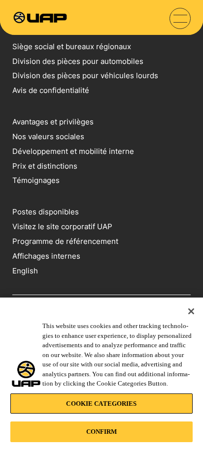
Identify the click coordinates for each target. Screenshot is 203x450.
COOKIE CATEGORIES (101, 403)
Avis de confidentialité (50, 90)
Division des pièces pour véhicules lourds (85, 75)
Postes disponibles (45, 211)
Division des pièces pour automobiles (77, 61)
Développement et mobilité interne (73, 151)
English (25, 270)
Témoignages (36, 180)
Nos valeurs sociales (48, 136)
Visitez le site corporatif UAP (62, 226)
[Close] (191, 311)
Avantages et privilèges (53, 121)
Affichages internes (46, 256)
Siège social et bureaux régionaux (71, 46)
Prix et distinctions (44, 166)
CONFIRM (101, 431)
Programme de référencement (65, 241)
